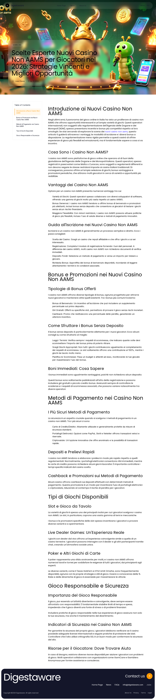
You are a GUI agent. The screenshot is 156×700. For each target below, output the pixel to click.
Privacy (136, 693)
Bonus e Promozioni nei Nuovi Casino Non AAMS (26, 118)
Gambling (17, 45)
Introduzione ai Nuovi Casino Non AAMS (28, 112)
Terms (143, 693)
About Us (128, 693)
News (108, 684)
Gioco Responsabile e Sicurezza (27, 135)
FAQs (117, 684)
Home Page (97, 684)
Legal (150, 693)
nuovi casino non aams (116, 131)
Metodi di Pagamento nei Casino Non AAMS (27, 125)
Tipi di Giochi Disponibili (24, 131)
